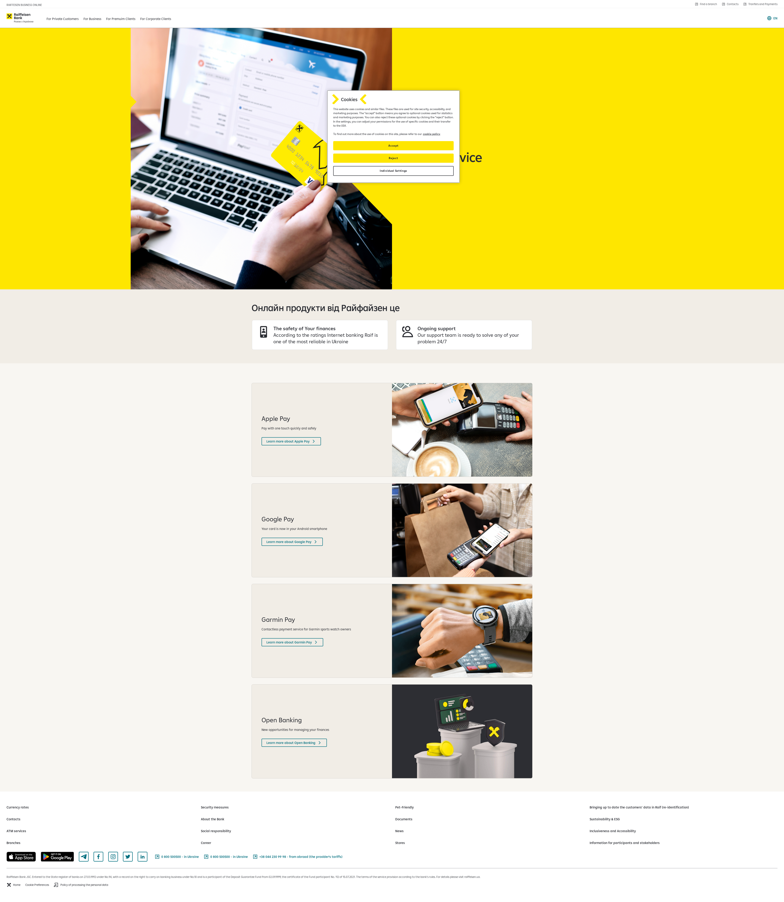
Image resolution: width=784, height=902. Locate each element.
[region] (393, 136)
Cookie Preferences (37, 884)
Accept (393, 145)
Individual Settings (393, 171)
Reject (393, 158)
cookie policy (431, 134)
